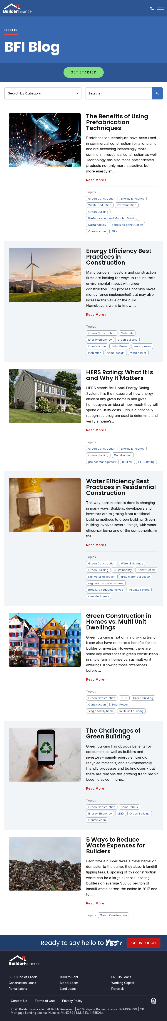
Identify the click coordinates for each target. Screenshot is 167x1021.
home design (116, 352)
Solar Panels (129, 807)
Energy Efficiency (132, 198)
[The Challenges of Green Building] (45, 755)
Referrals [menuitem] (117, 988)
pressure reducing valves (105, 589)
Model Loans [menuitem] (69, 983)
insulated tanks (98, 596)
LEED (124, 698)
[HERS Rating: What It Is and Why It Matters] (45, 396)
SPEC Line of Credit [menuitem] (23, 977)
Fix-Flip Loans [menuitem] (121, 977)
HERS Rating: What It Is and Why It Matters (119, 375)
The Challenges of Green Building (113, 733)
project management (102, 461)
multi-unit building (131, 711)
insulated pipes (139, 589)
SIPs (114, 231)
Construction (97, 231)
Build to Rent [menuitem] (69, 977)
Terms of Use (45, 1001)
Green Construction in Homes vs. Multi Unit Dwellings (119, 621)
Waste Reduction (99, 205)
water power (142, 346)
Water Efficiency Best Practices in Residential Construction (121, 487)
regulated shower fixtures (106, 583)
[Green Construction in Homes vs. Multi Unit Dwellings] (45, 640)
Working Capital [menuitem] (122, 983)
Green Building (98, 211)
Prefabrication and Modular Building (112, 218)
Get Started (83, 72)
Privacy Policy (72, 1001)
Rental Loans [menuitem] (18, 988)
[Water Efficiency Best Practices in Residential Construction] (45, 505)
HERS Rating (146, 461)
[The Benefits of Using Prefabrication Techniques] (45, 140)
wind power (138, 352)
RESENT (127, 461)
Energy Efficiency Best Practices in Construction (118, 257)
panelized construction (127, 224)
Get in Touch (143, 942)
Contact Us (19, 1001)
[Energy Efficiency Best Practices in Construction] (45, 275)
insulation (94, 352)
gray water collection (135, 576)
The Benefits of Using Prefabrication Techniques (117, 122)
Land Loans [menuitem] (68, 988)
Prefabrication (126, 205)
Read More (96, 180)
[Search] (157, 93)
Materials (127, 333)
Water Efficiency (132, 563)
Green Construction (101, 198)
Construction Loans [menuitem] (22, 983)
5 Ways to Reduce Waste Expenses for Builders (115, 845)
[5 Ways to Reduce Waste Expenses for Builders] (45, 864)
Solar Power (120, 346)
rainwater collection (101, 576)
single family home (101, 711)
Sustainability (97, 224)
